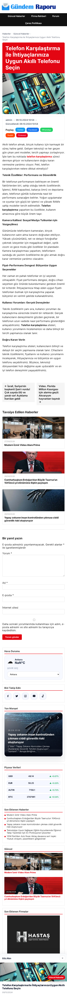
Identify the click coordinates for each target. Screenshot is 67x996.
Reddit (10, 135)
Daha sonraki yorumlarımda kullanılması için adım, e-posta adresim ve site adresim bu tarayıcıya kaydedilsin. (33, 627)
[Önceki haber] (51, 717)
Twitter (20, 130)
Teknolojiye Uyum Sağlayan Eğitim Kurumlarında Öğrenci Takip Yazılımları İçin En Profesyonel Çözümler (34, 831)
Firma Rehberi (38, 16)
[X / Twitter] (16, 696)
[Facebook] (8, 696)
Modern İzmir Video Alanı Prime (22, 815)
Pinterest (22, 135)
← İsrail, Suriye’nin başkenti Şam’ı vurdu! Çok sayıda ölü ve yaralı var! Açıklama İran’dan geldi (17, 392)
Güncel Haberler (16, 16)
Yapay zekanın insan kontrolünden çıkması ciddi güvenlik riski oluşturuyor (34, 825)
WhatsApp (46, 130)
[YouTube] (34, 696)
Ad (5, 582)
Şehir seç (12, 668)
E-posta (8, 595)
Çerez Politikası (33, 23)
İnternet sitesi (10, 607)
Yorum (7, 553)
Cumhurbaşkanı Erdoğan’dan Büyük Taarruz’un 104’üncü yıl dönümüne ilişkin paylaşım (33, 819)
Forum (55, 16)
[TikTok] (42, 696)
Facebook (32, 130)
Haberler (6, 33)
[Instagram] (25, 696)
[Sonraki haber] (57, 717)
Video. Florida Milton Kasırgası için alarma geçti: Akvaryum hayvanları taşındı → (49, 394)
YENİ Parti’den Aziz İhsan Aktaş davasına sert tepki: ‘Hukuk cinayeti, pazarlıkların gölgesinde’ (31, 837)
